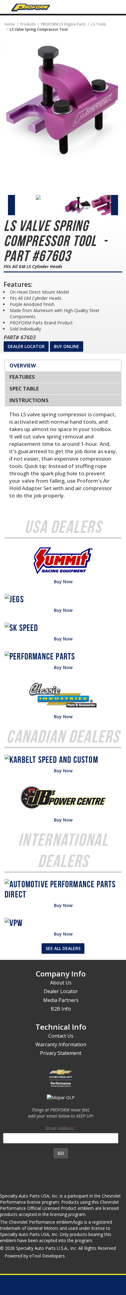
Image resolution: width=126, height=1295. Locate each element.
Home (10, 24)
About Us (61, 982)
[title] (63, 101)
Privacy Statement (60, 1053)
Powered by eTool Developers (35, 1256)
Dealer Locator (26, 346)
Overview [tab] (22, 365)
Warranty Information (60, 1044)
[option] (22, 197)
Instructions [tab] (29, 400)
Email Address (59, 1128)
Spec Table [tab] (24, 388)
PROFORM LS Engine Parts (63, 24)
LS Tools (98, 24)
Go (60, 1153)
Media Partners (61, 1000)
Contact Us (60, 1035)
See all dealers (63, 948)
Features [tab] (22, 376)
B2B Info (61, 1008)
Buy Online (66, 346)
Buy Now (63, 581)
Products (28, 24)
